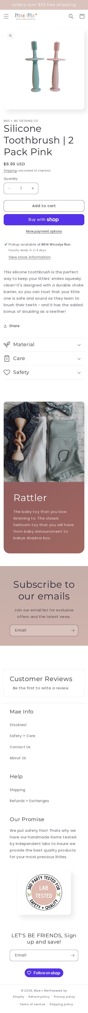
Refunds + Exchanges (29, 800)
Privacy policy (64, 997)
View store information (30, 257)
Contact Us (20, 747)
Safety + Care (22, 735)
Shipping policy (61, 1004)
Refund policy (39, 997)
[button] (6, 16)
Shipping (10, 170)
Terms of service (32, 1004)
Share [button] (14, 325)
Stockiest (18, 724)
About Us (18, 758)
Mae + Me (42, 991)
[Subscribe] (72, 630)
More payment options (44, 231)
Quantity (11, 178)
